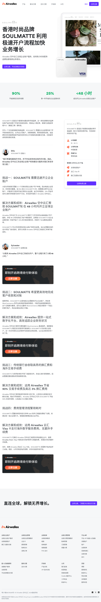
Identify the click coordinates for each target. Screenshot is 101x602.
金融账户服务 (6, 567)
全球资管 (4, 570)
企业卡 (24, 541)
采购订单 (24, 551)
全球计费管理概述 (66, 538)
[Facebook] (92, 593)
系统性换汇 (84, 551)
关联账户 (84, 541)
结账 (43, 541)
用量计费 (64, 548)
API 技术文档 (46, 570)
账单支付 (24, 548)
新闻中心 (84, 573)
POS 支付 (44, 551)
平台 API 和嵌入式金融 (88, 538)
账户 (82, 544)
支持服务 (84, 579)
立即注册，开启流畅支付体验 (14, 67)
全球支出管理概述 (27, 538)
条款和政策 (64, 573)
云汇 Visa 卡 (75, 172)
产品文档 (44, 567)
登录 (86, 4)
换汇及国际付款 (76, 175)
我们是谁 (64, 567)
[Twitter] (95, 593)
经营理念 (64, 570)
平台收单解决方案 (7, 573)
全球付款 (84, 554)
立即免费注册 (81, 184)
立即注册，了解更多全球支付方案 (83, 503)
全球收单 (84, 548)
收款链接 (44, 548)
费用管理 (24, 544)
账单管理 (64, 541)
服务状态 (84, 582)
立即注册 (94, 4)
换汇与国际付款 (6, 544)
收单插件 (44, 544)
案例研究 (84, 570)
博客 (82, 567)
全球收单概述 (46, 538)
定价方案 (44, 4)
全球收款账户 (75, 168)
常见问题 (84, 576)
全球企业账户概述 (7, 538)
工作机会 (64, 579)
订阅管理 (64, 544)
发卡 (82, 557)
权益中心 (64, 582)
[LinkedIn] (98, 593)
